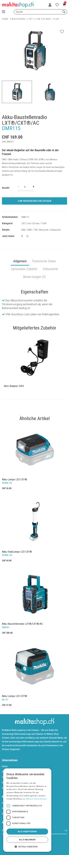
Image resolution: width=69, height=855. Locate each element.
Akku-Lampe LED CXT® (14, 479)
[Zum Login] (50, 4)
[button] (27, 847)
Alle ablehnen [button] (27, 839)
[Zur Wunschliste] (57, 4)
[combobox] (40, 11)
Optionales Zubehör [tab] (24, 269)
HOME (5, 19)
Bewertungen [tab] (34, 277)
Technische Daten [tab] (44, 261)
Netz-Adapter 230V (14, 386)
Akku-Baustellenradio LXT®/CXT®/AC (22, 623)
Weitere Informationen (36, 798)
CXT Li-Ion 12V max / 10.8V (43, 19)
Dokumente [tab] (50, 269)
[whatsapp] (27, 236)
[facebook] (22, 236)
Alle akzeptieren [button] (27, 831)
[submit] (65, 830)
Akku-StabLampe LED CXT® (17, 551)
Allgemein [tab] (20, 261)
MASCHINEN (18, 19)
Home (5, 766)
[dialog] (27, 810)
